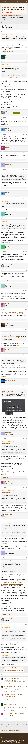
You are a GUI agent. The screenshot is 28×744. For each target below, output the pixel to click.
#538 (26, 520)
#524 (26, 134)
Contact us (3, 736)
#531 (26, 290)
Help (24, 736)
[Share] (23, 31)
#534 (26, 355)
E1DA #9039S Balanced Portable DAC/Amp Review (14, 714)
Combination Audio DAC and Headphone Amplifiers (15, 717)
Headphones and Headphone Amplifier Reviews (15, 708)
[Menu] (2, 1)
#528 (26, 218)
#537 (26, 487)
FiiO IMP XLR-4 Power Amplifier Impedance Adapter (13, 695)
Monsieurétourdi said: (7, 441)
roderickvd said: (5, 560)
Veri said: (4, 358)
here (5, 11)
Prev (9, 667)
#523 (26, 117)
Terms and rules (11, 736)
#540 (26, 624)
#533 (26, 329)
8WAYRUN (18, 742)
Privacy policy (19, 736)
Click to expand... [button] (14, 77)
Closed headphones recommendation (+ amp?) (12, 705)
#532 (26, 309)
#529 (26, 251)
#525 (26, 153)
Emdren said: (5, 173)
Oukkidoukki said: (6, 34)
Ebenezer (6, 707)
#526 (26, 169)
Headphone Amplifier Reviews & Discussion (17, 681)
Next (19, 667)
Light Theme (5, 734)
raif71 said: (4, 332)
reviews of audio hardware (10, 7)
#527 (26, 198)
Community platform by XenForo (13, 740)
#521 (26, 31)
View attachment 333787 (7, 391)
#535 (26, 386)
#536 (26, 438)
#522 (26, 61)
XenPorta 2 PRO (4, 742)
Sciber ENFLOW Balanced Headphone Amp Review (12, 679)
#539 (26, 557)
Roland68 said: (5, 201)
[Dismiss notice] (25, 6)
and (8, 51)
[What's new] (23, 1)
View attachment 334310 (7, 443)
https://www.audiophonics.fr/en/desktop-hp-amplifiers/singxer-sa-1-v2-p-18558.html (13, 312)
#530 (26, 270)
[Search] (26, 1)
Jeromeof (6, 698)
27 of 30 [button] (14, 667)
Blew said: (4, 64)
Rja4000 (6, 717)
